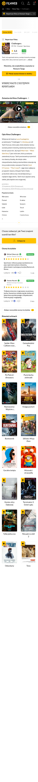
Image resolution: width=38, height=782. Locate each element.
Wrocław (23, 196)
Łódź (3, 207)
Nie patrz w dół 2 (28, 535)
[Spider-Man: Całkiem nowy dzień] (9, 330)
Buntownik (9, 438)
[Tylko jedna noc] (9, 520)
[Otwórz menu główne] (34, 3)
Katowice (5, 211)
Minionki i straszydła (28, 471)
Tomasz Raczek (12, 280)
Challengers (16, 43)
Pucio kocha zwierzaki (28, 376)
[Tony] (28, 552)
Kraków (22, 200)
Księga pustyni (28, 406)
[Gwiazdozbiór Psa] (28, 330)
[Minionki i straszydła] (28, 457)
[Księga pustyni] (28, 393)
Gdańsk (4, 204)
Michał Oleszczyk (13, 254)
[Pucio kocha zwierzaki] (28, 362)
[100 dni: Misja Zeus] (28, 425)
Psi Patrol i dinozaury (9, 376)
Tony (28, 566)
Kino (8, 9)
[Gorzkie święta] (9, 457)
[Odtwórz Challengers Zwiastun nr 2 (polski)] (6, 48)
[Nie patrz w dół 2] (28, 520)
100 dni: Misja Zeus (28, 439)
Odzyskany (9, 566)
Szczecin (22, 204)
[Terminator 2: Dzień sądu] (28, 489)
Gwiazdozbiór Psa (28, 344)
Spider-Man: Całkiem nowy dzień (9, 344)
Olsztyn (4, 215)
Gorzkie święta (9, 470)
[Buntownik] (9, 425)
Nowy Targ (15, 9)
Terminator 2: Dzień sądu (28, 503)
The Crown (15, 168)
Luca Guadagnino (22, 139)
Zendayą (25, 142)
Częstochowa (24, 215)
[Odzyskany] (9, 552)
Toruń (22, 207)
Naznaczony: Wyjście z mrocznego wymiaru (9, 408)
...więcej (29, 60)
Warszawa (5, 196)
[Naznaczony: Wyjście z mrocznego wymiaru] (9, 393)
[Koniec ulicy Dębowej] (9, 489)
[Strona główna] (3, 9)
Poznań (4, 200)
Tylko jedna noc (9, 534)
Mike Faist (24, 151)
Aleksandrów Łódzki (26, 222)
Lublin (22, 211)
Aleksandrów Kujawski (9, 222)
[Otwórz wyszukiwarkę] (23, 3)
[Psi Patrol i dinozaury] (9, 362)
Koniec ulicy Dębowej (9, 503)
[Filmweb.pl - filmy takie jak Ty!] (9, 3)
